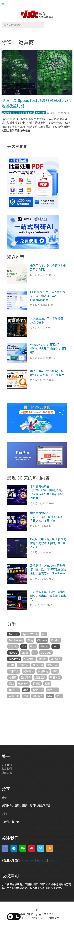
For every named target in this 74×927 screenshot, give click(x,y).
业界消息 (29, 658)
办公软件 (56, 658)
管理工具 (14, 689)
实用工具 (14, 671)
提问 (4, 813)
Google (13, 646)
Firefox (55, 640)
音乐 (59, 696)
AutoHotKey (16, 640)
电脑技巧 (23, 683)
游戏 (11, 683)
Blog (30, 640)
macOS (13, 652)
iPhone (30, 112)
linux (56, 646)
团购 (11, 665)
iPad (21, 112)
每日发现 (55, 677)
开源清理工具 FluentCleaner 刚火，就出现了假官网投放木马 (48, 595)
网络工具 (52, 689)
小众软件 (25, 914)
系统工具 (38, 689)
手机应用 (43, 671)
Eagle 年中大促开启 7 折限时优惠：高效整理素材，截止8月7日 (48, 543)
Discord (53, 860)
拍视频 (12, 677)
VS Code (46, 652)
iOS (15, 112)
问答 (49, 696)
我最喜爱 (28, 671)
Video (25, 652)
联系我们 (7, 768)
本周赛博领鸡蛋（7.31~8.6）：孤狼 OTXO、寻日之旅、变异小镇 (47, 517)
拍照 (55, 671)
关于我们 (7, 764)
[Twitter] (40, 848)
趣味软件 (38, 696)
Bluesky (41, 860)
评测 (25, 696)
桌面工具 (40, 677)
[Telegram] (13, 848)
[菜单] (4, 4)
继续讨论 (7, 772)
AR (43, 634)
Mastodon (28, 860)
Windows (14, 658)
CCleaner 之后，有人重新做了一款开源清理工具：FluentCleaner (47, 295)
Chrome (42, 640)
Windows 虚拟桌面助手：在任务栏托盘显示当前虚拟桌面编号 (48, 348)
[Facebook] (5, 848)
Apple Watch (30, 634)
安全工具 (52, 665)
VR (34, 652)
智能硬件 (26, 677)
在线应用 (40, 112)
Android (6, 112)
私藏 (47, 683)
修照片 (42, 658)
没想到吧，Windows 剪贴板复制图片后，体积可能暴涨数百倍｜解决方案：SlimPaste (48, 569)
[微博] (31, 848)
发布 (4, 797)
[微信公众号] (22, 848)
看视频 (36, 683)
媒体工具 (38, 665)
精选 (25, 689)
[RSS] (49, 848)
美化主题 (14, 696)
